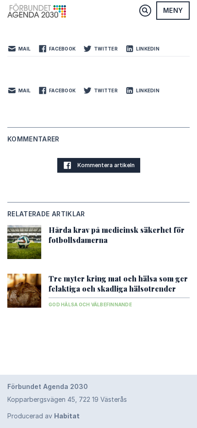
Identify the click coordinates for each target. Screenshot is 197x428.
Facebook (62, 48)
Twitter (106, 48)
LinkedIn (147, 48)
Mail (24, 48)
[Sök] (145, 10)
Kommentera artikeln (106, 165)
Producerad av (43, 416)
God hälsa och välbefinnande (90, 304)
